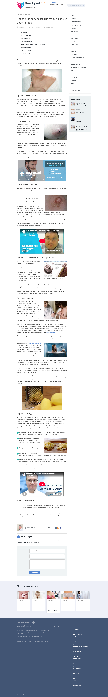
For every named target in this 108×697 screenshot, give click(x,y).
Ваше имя (22, 551)
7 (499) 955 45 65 (55, 2)
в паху (29, 62)
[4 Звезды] (45, 527)
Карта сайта (57, 627)
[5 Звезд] (46, 527)
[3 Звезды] (44, 527)
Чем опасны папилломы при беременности (33, 44)
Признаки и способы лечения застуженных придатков (81, 120)
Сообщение (23, 561)
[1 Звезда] (42, 527)
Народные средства (26, 50)
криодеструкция (50, 332)
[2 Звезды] (43, 527)
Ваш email (22, 556)
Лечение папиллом (26, 47)
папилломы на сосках (35, 343)
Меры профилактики (27, 53)
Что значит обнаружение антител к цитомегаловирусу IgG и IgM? (81, 128)
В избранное (45, 2)
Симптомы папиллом (26, 41)
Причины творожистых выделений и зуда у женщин (81, 112)
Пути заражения (25, 39)
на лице (34, 62)
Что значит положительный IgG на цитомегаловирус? (82, 104)
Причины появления (26, 36)
